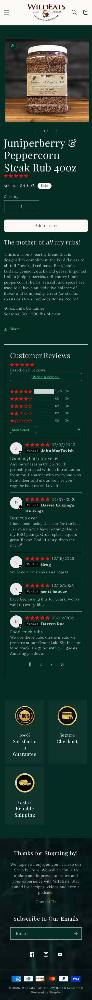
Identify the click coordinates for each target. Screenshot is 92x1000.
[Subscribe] (75, 933)
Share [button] (15, 329)
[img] (38, 444)
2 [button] (40, 664)
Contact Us (46, 901)
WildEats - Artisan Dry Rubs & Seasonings (52, 987)
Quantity (11, 197)
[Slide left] (34, 131)
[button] (6, 12)
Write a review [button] (46, 377)
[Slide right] (57, 131)
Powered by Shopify (46, 992)
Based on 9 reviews (28, 370)
